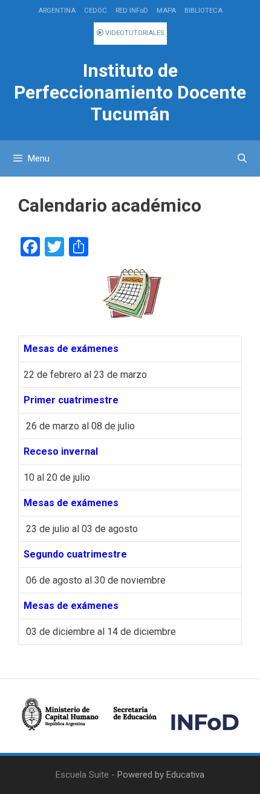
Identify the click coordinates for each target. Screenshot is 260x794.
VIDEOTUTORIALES (133, 33)
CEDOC (95, 11)
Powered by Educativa (160, 774)
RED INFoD (131, 11)
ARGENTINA (57, 11)
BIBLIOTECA (203, 11)
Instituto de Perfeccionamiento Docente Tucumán (130, 92)
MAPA (166, 11)
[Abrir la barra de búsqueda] (242, 158)
